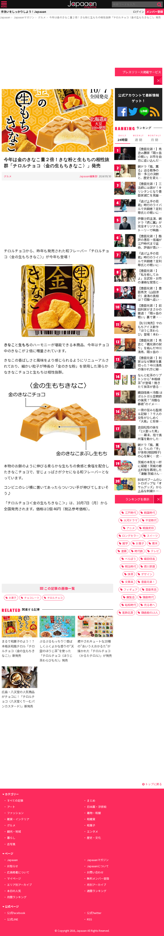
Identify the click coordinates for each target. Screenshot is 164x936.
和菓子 (91, 825)
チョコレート (32, 597)
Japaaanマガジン (24, 17)
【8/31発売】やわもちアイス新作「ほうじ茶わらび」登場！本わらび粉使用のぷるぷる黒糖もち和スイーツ (150, 334)
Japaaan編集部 (88, 176)
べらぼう (130, 559)
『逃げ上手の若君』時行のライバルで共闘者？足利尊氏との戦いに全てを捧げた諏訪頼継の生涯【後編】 (150, 262)
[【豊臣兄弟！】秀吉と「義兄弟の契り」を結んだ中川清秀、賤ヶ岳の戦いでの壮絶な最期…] (125, 345)
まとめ (91, 800)
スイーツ (152, 536)
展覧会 (130, 597)
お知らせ (12, 866)
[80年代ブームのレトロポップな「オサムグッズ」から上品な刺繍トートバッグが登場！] (125, 485)
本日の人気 (14, 891)
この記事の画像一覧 (59, 588)
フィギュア (131, 589)
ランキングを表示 (137, 499)
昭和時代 (130, 605)
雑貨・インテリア (18, 819)
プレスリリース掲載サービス (141, 72)
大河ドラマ (131, 520)
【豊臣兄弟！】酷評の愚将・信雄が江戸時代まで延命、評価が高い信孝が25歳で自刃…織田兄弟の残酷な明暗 (150, 247)
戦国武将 (148, 528)
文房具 (129, 582)
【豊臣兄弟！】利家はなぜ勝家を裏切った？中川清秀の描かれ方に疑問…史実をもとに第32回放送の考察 (150, 367)
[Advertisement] (57, 55)
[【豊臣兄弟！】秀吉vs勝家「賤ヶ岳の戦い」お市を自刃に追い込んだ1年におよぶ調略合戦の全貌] (125, 154)
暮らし (11, 838)
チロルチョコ (55, 597)
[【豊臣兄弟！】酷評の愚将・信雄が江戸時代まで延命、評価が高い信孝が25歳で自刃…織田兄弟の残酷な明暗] (125, 241)
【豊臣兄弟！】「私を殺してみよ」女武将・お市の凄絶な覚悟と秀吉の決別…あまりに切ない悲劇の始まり (150, 282)
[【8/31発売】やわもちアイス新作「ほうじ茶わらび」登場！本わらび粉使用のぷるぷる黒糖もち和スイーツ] (125, 328)
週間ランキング (96, 891)
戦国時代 (149, 513)
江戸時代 (130, 513)
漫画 (124, 551)
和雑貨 (91, 819)
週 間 (138, 138)
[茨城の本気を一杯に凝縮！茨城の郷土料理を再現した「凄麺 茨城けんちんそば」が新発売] (125, 467)
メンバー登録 (154, 12)
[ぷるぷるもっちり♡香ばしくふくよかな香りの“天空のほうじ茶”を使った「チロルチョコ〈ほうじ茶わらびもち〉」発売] (57, 627)
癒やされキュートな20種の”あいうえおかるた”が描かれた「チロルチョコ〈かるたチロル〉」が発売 (95, 648)
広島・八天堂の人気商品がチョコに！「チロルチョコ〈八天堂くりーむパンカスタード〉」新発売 (18, 699)
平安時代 (151, 520)
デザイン (146, 574)
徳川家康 (149, 566)
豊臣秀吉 (151, 589)
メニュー (4, 4)
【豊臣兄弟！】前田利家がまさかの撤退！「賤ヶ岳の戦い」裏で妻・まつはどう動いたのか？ (150, 315)
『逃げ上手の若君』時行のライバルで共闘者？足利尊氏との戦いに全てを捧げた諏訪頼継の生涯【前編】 (150, 210)
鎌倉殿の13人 (149, 612)
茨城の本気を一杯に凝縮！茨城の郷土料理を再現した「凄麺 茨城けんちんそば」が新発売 (150, 469)
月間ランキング (16, 897)
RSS (155, 111)
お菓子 (12, 597)
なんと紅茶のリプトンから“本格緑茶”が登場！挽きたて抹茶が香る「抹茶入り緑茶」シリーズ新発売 (150, 384)
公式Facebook (122, 111)
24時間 (122, 138)
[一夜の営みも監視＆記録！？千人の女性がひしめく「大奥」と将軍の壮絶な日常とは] (125, 415)
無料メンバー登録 (98, 878)
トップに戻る (153, 784)
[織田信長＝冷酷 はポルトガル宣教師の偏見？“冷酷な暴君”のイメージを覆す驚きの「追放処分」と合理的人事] (125, 397)
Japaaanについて (98, 866)
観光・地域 (14, 831)
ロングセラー (130, 536)
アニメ (130, 528)
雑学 (125, 543)
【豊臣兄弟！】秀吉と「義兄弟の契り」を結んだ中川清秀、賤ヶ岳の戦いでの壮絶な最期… (150, 349)
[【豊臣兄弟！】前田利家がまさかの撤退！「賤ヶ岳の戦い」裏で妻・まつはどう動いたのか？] (125, 311)
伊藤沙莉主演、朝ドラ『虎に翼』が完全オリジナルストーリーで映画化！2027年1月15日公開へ (150, 228)
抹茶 (130, 574)
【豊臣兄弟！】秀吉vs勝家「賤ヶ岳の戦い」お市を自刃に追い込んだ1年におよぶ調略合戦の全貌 (150, 158)
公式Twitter (133, 111)
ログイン (138, 12)
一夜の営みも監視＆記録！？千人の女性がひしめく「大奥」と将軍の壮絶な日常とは (150, 417)
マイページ (14, 878)
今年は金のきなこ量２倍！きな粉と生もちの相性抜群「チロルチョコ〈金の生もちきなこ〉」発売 (105, 17)
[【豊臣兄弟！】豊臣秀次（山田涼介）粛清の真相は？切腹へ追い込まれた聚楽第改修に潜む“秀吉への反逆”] (125, 293)
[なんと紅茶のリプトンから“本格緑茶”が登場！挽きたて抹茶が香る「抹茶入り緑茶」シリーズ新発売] (125, 380)
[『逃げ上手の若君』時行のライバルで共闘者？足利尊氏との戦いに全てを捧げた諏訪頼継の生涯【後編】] (125, 258)
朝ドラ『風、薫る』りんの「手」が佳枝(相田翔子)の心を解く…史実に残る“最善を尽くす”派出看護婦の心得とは (150, 456)
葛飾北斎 (127, 612)
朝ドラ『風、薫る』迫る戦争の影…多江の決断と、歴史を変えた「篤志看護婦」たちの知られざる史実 (150, 177)
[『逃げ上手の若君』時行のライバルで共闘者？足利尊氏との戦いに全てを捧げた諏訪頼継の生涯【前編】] (125, 206)
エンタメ (92, 831)
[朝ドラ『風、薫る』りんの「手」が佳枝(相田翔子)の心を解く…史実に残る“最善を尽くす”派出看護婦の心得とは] (125, 450)
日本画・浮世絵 (96, 807)
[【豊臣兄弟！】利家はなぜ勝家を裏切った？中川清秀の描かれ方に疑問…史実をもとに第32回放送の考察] (125, 363)
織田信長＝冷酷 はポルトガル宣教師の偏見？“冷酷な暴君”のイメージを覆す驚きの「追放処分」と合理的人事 (150, 403)
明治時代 (130, 566)
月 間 (154, 138)
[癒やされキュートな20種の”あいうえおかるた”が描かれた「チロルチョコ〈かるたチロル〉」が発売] (95, 627)
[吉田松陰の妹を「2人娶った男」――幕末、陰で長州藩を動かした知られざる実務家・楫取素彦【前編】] (125, 432)
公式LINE (144, 111)
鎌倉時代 (148, 597)
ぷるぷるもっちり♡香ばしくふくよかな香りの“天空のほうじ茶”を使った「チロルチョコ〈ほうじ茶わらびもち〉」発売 (57, 650)
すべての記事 (15, 800)
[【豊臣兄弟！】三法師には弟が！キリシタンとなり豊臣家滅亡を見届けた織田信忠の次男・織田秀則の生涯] (125, 189)
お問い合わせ (95, 872)
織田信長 (149, 559)
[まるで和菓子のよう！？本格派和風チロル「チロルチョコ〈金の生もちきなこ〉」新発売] (19, 627)
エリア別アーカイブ (19, 885)
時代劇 (139, 551)
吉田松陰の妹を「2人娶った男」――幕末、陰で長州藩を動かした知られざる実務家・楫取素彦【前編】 (150, 436)
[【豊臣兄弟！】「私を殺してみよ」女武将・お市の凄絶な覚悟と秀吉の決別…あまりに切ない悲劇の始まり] (125, 276)
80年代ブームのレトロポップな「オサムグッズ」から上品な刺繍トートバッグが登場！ (150, 487)
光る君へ (149, 605)
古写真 (11, 844)
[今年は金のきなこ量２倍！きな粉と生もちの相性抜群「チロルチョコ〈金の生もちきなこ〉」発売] (57, 121)
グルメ (42, 17)
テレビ (155, 551)
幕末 (155, 543)
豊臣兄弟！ (148, 582)
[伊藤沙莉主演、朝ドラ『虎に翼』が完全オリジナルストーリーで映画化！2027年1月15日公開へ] (125, 224)
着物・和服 (94, 813)
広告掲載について (18, 872)
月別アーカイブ (96, 885)
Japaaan (82, 4)
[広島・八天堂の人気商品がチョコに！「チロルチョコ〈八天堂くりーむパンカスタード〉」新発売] (19, 677)
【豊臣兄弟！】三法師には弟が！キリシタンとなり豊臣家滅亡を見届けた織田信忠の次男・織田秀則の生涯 (150, 195)
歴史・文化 (94, 838)
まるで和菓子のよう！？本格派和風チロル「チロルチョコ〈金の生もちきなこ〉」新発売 (18, 648)
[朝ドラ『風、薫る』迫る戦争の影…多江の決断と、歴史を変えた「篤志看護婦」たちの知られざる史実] (125, 171)
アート (11, 807)
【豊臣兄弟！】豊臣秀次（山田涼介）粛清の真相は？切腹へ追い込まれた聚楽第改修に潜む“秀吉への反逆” (150, 299)
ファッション (15, 813)
